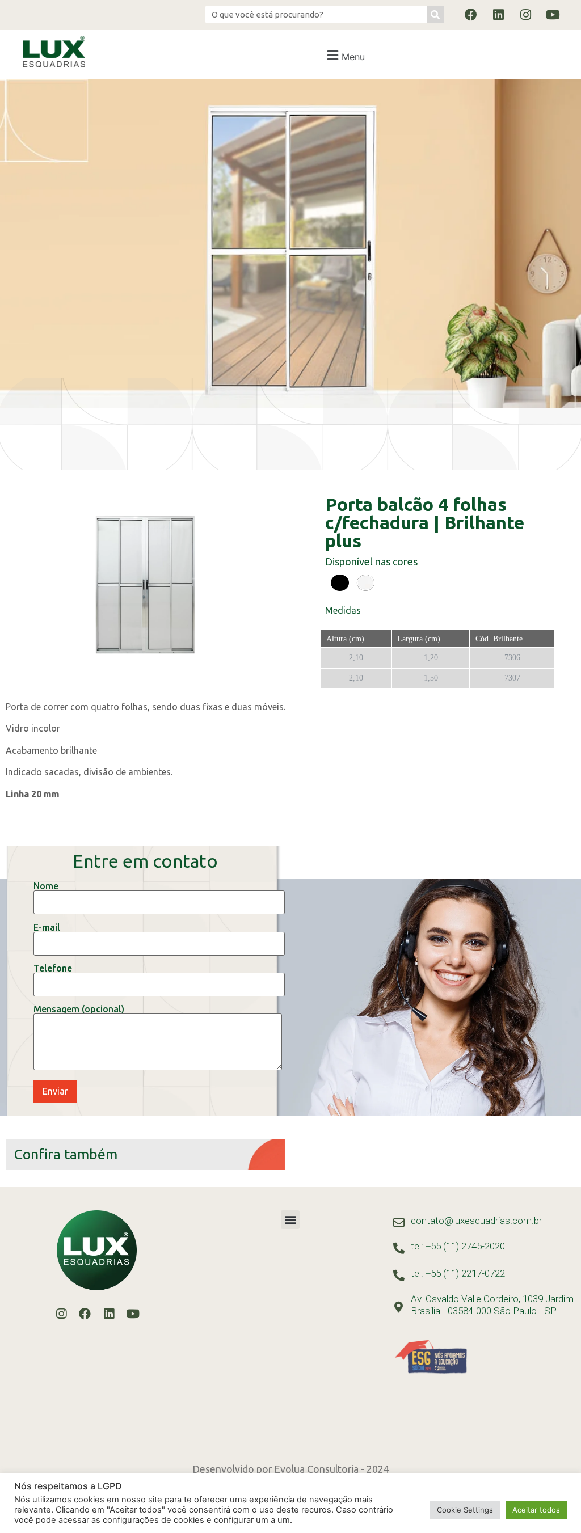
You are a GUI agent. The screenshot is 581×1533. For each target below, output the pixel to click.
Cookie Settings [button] (465, 1509)
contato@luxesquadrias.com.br (476, 1220)
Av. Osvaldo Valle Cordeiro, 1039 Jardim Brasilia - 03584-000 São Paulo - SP (492, 1304)
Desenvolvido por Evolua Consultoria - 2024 (290, 1469)
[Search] (435, 14)
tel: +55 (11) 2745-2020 (458, 1246)
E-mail (46, 927)
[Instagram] (525, 14)
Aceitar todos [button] (536, 1509)
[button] (344, 55)
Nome (45, 886)
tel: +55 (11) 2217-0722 (458, 1273)
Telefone (52, 968)
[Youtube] (552, 14)
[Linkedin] (498, 14)
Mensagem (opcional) (78, 1009)
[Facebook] (470, 14)
